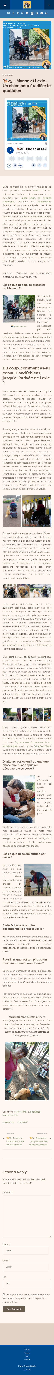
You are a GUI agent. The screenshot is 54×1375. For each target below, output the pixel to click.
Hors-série (21, 1111)
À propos (27, 1359)
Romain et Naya (42, 746)
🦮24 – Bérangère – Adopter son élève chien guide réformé (38, 1141)
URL (5, 1277)
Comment (8, 1192)
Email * (6, 1260)
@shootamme (20, 326)
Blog (27, 1356)
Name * (6, 1244)
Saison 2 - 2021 (10, 1115)
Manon (36, 190)
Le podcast (34, 1111)
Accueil (27, 1349)
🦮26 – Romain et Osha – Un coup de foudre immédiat (15, 1141)
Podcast (27, 1353)
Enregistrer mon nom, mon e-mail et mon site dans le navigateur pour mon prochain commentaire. (26, 1298)
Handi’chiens (44, 201)
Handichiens (9, 1122)
